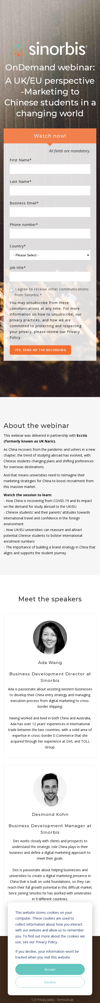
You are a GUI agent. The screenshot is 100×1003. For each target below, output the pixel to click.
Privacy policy (45, 1000)
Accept (50, 969)
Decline (50, 982)
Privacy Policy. (47, 942)
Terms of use (65, 1000)
